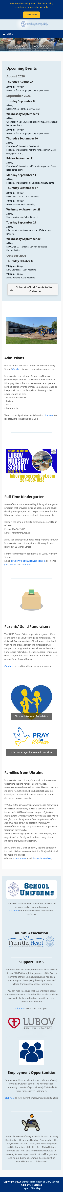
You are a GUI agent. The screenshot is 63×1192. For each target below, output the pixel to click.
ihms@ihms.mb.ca (42, 858)
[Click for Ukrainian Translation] (31, 702)
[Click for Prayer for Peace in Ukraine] (31, 737)
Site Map (35, 1188)
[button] (8, 33)
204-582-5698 (19, 858)
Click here (14, 910)
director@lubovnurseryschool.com (28, 560)
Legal (26, 1188)
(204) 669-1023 (11, 564)
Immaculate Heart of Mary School (40, 1181)
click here (48, 415)
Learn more (31, 14)
